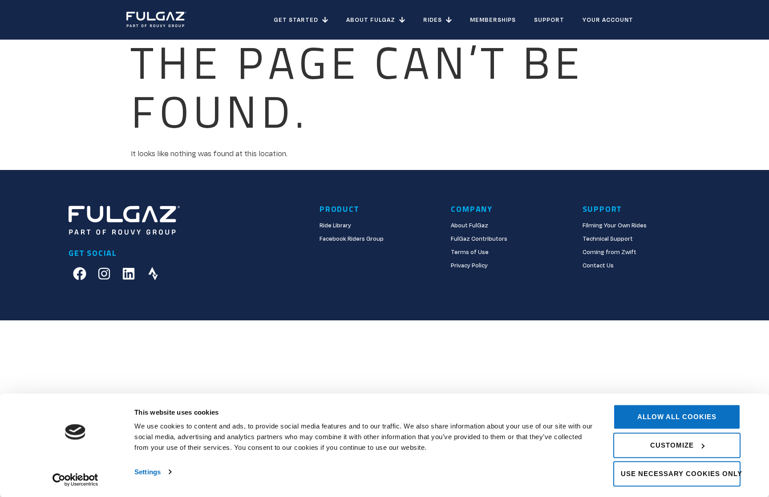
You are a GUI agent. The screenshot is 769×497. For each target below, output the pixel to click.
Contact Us (598, 266)
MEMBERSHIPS (493, 20)
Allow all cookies (676, 416)
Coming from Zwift (609, 252)
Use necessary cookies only (681, 473)
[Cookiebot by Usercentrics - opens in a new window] (75, 479)
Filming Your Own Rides (615, 226)
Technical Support (608, 239)
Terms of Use (470, 252)
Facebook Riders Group (352, 239)
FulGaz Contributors (479, 239)
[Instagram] (104, 274)
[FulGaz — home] (156, 20)
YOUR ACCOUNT (608, 20)
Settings (147, 472)
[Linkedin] (128, 274)
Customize (672, 445)
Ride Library (335, 226)
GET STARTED (296, 20)
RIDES (432, 20)
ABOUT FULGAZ (370, 20)
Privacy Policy (469, 266)
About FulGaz (469, 226)
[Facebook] (80, 274)
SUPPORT (549, 20)
